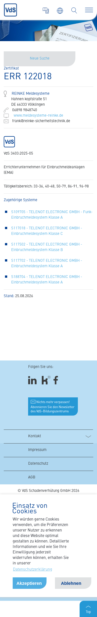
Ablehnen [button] (71, 583)
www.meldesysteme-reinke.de (38, 116)
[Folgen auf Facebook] (57, 380)
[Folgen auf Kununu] (46, 380)
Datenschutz (38, 464)
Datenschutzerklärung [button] (32, 570)
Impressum (37, 450)
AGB (31, 477)
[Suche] (74, 10)
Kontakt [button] (34, 436)
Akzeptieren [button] (29, 583)
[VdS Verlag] (46, 10)
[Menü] (89, 10)
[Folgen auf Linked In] (33, 380)
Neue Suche (39, 59)
